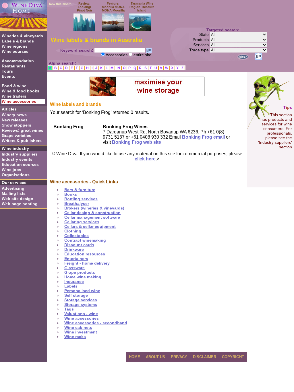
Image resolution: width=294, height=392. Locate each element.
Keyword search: (77, 50)
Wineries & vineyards (22, 36)
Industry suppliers (20, 154)
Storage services (80, 300)
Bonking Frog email (203, 137)
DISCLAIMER (204, 357)
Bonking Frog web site (136, 142)
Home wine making (82, 277)
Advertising (13, 188)
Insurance (74, 281)
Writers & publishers (22, 140)
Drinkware (74, 249)
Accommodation (18, 61)
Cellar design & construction (92, 212)
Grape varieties (16, 135)
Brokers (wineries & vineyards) (94, 208)
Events (8, 76)
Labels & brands (18, 41)
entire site (142, 55)
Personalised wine (82, 290)
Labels (71, 286)
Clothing (72, 231)
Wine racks (75, 336)
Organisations (16, 174)
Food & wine (14, 86)
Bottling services (81, 199)
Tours (7, 71)
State (204, 34)
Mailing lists (14, 193)
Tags (69, 309)
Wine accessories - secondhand (95, 323)
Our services (14, 182)
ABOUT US (155, 357)
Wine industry (15, 148)
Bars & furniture (79, 189)
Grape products (79, 272)
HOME (134, 357)
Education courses (20, 164)
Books (70, 194)
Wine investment (80, 332)
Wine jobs (11, 169)
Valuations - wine (81, 313)
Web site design (17, 198)
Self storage (76, 295)
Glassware (74, 267)
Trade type (199, 50)
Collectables (76, 235)
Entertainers (76, 258)
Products (201, 39)
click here (145, 158)
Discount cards (79, 244)
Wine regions (15, 46)
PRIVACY (179, 357)
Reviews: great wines (22, 130)
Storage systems (80, 304)
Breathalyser (76, 203)
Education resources (84, 254)
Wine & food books (20, 91)
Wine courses (15, 51)
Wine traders (14, 96)
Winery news (14, 114)
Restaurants (14, 66)
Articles (9, 109)
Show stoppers (16, 125)
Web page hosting (20, 203)
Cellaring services (81, 222)
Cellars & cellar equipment (90, 226)
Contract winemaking (85, 240)
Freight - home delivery (87, 263)
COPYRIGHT (233, 357)
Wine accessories (81, 318)
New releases (15, 120)
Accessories (116, 55)
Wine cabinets (78, 327)
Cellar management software (92, 217)
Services (201, 44)
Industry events (17, 159)
